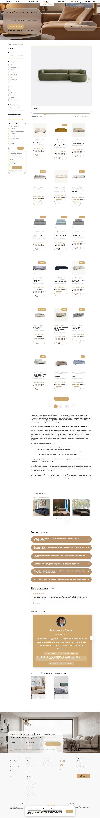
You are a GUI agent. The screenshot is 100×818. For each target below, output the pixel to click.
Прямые (13, 69)
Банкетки (29, 772)
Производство (13, 770)
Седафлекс (14, 136)
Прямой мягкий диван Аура (76, 328)
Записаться (17, 167)
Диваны (28, 760)
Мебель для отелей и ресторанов (81, 767)
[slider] (9, 58)
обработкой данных (34, 810)
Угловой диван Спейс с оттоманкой (78, 281)
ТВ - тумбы (29, 785)
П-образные (14, 79)
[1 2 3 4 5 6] (61, 177)
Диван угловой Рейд (60, 281)
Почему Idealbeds (14, 760)
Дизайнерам (33, 1)
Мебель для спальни (31, 793)
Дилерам (46, 1)
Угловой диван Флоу (60, 189)
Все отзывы (34, 589)
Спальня (61, 697)
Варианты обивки (47, 762)
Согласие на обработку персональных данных (78, 806)
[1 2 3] (79, 315)
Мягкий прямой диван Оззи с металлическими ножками (61, 329)
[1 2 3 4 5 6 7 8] (40, 177)
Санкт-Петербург (89, 1)
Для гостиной (14, 77)
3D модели (79, 760)
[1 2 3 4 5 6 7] (40, 131)
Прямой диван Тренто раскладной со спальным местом (39, 375)
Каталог (8, 1)
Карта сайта (71, 803)
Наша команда (13, 774)
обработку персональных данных (22, 171)
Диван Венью (37, 190)
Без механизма (15, 126)
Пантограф (13, 128)
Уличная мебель (30, 787)
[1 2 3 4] (79, 177)
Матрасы (29, 768)
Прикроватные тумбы (31, 784)
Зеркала (29, 781)
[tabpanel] (40, 130)
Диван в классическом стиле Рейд (61, 145)
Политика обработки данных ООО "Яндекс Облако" (79, 807)
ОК (69, 811)
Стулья (28, 774)
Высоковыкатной (15, 138)
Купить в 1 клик (37, 155)
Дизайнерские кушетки (30, 777)
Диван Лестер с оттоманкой (37, 328)
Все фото (35, 497)
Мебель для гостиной (31, 795)
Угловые (13, 64)
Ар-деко (13, 92)
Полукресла (29, 766)
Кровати (28, 762)
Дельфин (13, 133)
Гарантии (12, 764)
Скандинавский (14, 99)
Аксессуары (29, 789)
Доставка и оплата (47, 760)
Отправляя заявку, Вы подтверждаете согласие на (17, 171)
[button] (45, 114)
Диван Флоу (36, 142)
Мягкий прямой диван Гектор (37, 281)
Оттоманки (29, 780)
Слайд (12, 143)
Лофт (12, 97)
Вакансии (79, 770)
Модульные (14, 74)
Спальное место (15, 82)
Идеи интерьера (14, 772)
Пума (12, 141)
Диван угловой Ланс (78, 143)
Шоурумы (61, 1)
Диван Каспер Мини (78, 235)
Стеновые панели (31, 764)
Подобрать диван (15, 26)
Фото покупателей (14, 766)
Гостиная (38, 697)
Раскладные (14, 72)
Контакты (12, 776)
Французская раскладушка (17, 131)
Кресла (28, 770)
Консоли (29, 791)
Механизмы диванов (48, 764)
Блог (11, 762)
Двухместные (14, 67)
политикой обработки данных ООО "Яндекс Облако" (44, 810)
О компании (19, 1)
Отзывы (12, 768)
